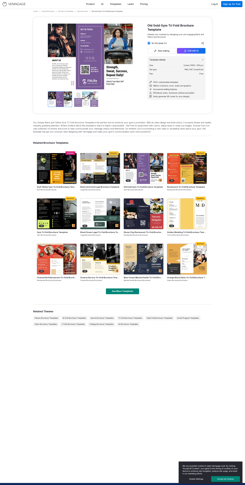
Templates (115, 4)
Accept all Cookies (225, 479)
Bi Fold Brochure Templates (74, 318)
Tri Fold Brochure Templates (130, 318)
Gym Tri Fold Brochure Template (52, 232)
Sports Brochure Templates (102, 318)
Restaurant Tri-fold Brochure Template (186, 187)
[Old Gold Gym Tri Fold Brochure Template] (143, 168)
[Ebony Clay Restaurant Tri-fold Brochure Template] (143, 213)
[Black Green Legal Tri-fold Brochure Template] (100, 213)
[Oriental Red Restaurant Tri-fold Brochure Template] (57, 259)
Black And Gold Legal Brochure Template (99, 187)
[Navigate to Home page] (14, 4)
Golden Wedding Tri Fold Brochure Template (187, 232)
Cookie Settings (196, 479)
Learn (131, 4)
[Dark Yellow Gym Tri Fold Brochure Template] (57, 168)
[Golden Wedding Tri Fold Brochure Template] (187, 213)
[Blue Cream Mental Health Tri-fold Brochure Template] (143, 259)
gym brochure (82, 11)
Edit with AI (193, 51)
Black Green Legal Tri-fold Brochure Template (100, 232)
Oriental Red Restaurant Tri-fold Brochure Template (57, 277)
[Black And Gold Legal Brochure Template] (100, 168)
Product (90, 4)
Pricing (144, 4)
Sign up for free (231, 4)
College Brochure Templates (101, 324)
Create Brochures (48, 11)
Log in (214, 4)
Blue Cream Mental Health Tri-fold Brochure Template (143, 277)
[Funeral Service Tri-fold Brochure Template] (100, 259)
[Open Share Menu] (202, 43)
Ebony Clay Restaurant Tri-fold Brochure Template (143, 232)
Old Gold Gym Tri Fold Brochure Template (143, 187)
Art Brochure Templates (128, 324)
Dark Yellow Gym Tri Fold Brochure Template (57, 187)
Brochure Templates (66, 11)
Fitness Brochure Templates (46, 318)
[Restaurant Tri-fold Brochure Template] (187, 168)
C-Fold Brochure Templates (73, 324)
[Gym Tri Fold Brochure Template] (57, 213)
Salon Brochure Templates (46, 324)
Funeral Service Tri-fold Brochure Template (100, 277)
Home (35, 11)
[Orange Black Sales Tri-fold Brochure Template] (187, 259)
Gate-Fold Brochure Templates (160, 318)
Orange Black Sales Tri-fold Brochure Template (187, 277)
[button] (161, 51)
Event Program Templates (188, 318)
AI (102, 4)
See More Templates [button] (122, 291)
